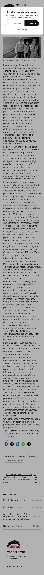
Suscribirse (31, 23)
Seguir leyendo (22, 30)
